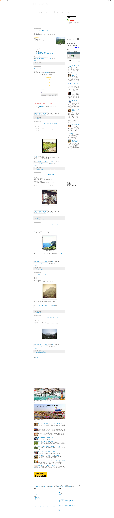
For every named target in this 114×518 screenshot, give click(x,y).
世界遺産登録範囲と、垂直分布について (42, 52)
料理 (72, 486)
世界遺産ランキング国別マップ (39, 499)
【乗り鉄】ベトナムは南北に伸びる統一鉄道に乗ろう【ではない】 (47, 451)
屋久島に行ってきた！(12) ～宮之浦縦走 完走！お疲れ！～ (47, 317)
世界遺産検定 (47, 72)
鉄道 (49, 486)
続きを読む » (35, 60)
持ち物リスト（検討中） (38, 497)
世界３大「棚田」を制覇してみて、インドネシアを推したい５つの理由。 (48, 441)
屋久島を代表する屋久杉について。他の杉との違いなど (44, 53)
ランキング (53, 56)
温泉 (54, 485)
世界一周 (40, 486)
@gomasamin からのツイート (71, 150)
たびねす (73, 483)
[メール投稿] (35, 62)
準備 (38, 312)
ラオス (39, 485)
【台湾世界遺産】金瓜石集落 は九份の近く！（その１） (46, 437)
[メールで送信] (37, 62)
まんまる (47, 135)
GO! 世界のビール (51, 12)
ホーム (50, 355)
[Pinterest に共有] (40, 62)
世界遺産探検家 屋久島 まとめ (41, 30)
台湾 (44, 486)
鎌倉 (57, 485)
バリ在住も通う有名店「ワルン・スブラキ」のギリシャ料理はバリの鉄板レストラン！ (50, 455)
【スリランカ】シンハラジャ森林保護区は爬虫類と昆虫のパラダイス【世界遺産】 (49, 446)
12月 (60, 494)
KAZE (61, 253)
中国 (47, 486)
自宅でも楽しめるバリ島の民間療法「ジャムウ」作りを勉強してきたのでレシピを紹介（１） (51, 423)
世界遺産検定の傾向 (42, 106)
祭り (38, 218)
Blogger (65, 515)
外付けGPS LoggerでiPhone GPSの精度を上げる (45, 432)
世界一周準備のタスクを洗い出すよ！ (42, 274)
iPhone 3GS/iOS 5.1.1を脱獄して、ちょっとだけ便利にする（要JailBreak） (74, 133)
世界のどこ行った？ (39, 12)
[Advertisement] (49, 21)
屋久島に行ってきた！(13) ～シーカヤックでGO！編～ (46, 224)
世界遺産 (43, 351)
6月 (60, 510)
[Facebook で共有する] (39, 62)
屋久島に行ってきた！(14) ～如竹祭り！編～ (44, 174)
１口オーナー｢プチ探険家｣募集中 (65, 12)
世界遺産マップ (37, 498)
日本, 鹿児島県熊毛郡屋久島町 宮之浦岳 (40, 352)
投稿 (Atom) (37, 357)
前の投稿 (64, 355)
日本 (56, 486)
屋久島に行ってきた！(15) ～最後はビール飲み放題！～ (46, 123)
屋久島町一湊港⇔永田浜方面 (39, 269)
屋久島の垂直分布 (36, 323)
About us (73, 12)
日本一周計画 (64, 486)
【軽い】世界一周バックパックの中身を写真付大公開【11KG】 (75, 75)
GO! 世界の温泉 (57, 12)
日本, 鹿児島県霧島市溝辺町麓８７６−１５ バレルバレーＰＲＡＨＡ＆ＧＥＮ (45, 169)
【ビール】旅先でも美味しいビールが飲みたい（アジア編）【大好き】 (45, 506)
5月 (60, 511)
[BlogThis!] (38, 62)
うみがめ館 (36, 231)
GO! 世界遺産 (45, 12)
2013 (59, 492)
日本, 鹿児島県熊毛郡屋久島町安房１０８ (40, 219)
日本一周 (59, 486)
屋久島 (37, 218)
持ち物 (37, 312)
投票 (50, 58)
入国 (67, 486)
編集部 (70, 486)
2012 (59, 493)
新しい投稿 (35, 355)
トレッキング (37, 351)
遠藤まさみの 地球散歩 (41, 4)
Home (34, 12)
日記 (40, 118)
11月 (60, 495)
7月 (60, 509)
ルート (46, 485)
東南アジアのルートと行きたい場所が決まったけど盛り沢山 (46, 465)
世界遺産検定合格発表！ (39, 68)
